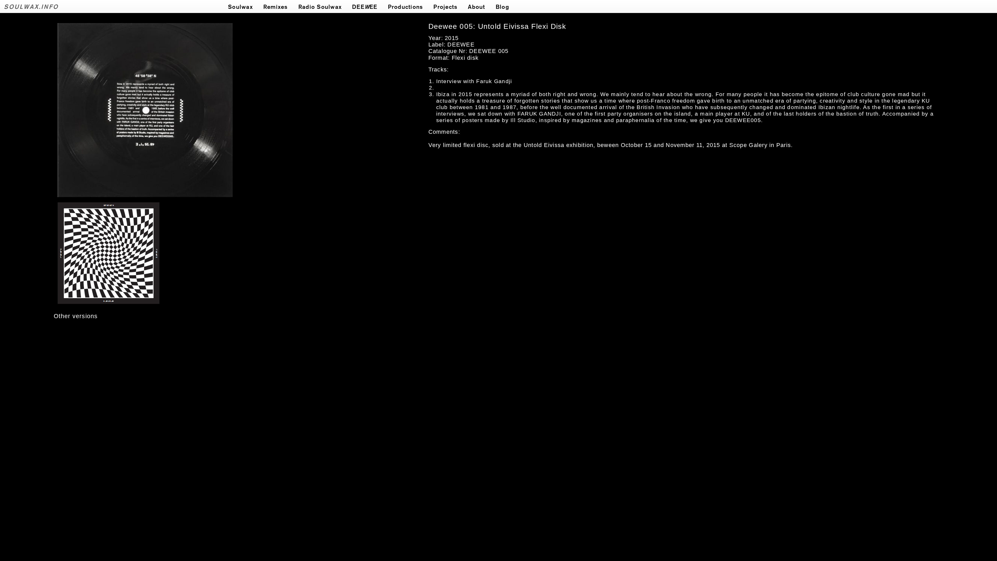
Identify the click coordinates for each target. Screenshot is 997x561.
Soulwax (240, 6)
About (476, 6)
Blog (502, 6)
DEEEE (365, 6)
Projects (445, 6)
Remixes (275, 6)
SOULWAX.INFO (31, 6)
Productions (405, 6)
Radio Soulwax (320, 6)
